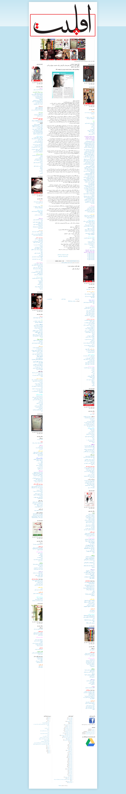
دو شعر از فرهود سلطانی (38, 459)
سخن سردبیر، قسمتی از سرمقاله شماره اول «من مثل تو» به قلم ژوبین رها (89, 425)
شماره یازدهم (70, 262)
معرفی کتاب (40, 667)
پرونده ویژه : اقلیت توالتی (68, 724)
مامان (42, 556)
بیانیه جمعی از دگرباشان (90, 468)
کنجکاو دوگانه (40, 356)
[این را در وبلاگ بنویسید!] (59, 261)
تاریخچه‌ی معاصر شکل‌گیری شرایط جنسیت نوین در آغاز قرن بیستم (89, 461)
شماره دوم (70, 758)
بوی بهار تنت (92, 129)
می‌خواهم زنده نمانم (90, 327)
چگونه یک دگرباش (38, 634)
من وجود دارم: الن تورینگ (89, 224)
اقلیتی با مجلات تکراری (90, 680)
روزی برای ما (92, 477)
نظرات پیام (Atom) (71, 301)
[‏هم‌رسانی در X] (58, 261)
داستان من (92, 543)
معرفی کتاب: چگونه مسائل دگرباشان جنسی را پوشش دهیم (89, 231)
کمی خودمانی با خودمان (90, 660)
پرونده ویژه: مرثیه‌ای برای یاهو (68, 736)
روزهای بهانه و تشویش (90, 434)
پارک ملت (92, 430)
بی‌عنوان (92, 380)
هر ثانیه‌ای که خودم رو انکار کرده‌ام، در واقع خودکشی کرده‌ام (89, 332)
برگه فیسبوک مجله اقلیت (63, 256)
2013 (49, 751)
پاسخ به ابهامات (40, 582)
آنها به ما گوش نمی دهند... (38, 629)
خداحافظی (41, 281)
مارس (48, 745)
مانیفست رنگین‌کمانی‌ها (90, 662)
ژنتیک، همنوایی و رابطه (38, 124)
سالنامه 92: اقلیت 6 (90, 255)
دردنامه (93, 437)
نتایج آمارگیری (40, 498)
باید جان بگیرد (91, 247)
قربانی (93, 592)
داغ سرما (41, 170)
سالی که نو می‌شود (90, 130)
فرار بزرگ (41, 255)
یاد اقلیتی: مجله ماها (69, 781)
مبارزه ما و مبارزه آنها (39, 93)
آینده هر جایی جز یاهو (39, 581)
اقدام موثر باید (40, 439)
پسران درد (92, 610)
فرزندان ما (92, 611)
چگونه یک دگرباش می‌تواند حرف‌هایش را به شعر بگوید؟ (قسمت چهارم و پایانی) (89, 534)
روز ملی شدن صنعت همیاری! (89, 476)
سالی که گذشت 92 (69, 750)
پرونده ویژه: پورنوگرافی (68, 731)
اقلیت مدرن (40, 362)
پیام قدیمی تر (49, 299)
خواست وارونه (40, 658)
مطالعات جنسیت (91, 683)
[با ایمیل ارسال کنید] (60, 261)
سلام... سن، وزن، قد (39, 366)
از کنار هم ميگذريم (39, 485)
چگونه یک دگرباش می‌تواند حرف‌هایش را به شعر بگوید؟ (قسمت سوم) (37, 548)
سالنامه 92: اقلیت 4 (90, 253)
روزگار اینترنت (91, 682)
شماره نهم (70, 763)
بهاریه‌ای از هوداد (91, 518)
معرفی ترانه (70, 771)
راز (42, 172)
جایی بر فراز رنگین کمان (90, 661)
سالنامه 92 (70, 749)
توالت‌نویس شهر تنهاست (38, 497)
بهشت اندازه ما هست (90, 209)
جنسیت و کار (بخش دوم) (90, 307)
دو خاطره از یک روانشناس (38, 100)
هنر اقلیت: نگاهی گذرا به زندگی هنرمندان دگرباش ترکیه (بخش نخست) (89, 359)
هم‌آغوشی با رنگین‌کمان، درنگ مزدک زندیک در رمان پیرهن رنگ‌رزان (37, 381)
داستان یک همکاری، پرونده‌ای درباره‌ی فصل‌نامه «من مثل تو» (88, 417)
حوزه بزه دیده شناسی (39, 214)
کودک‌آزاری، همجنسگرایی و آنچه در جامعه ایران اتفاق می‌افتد (38, 242)
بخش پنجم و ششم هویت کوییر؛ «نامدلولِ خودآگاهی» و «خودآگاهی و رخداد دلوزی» (37, 473)
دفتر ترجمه (70, 744)
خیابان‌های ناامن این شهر (38, 89)
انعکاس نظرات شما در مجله (37, 442)
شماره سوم (70, 760)
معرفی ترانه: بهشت (39, 271)
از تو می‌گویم (40, 468)
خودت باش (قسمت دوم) (90, 706)
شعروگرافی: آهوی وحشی (89, 233)
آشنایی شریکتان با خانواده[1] (45, 741)
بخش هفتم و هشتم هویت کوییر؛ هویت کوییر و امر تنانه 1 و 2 (88, 457)
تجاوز (42, 251)
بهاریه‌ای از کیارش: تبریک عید (89, 529)
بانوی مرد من (40, 462)
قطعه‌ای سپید (91, 542)
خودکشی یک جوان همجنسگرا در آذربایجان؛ (89, 200)
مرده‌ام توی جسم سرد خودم (37, 397)
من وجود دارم (92, 677)
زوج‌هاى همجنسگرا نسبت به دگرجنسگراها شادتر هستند (41, 742)
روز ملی (93, 473)
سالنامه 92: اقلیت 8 (90, 258)
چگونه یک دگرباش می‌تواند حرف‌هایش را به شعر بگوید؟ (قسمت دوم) (89, 654)
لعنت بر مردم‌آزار (39, 403)
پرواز (93, 384)
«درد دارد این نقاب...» (90, 440)
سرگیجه (41, 213)
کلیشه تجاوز (40, 239)
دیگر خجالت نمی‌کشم (39, 238)
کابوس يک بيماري (90, 604)
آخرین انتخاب (92, 341)
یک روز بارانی (92, 659)
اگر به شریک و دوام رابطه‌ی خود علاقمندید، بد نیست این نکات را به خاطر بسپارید (37, 503)
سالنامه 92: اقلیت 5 (90, 254)
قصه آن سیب (40, 280)
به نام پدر (37, 324)
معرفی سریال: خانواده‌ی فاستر (37, 516)
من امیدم (92, 126)
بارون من (92, 374)
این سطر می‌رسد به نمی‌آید (89, 243)
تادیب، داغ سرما (47, 728)
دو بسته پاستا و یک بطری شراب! (44, 733)
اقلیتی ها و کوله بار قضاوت (89, 687)
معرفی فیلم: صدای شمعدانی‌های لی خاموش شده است (37, 386)
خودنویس (41, 464)
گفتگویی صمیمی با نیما (89, 674)
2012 (49, 752)
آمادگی (93, 378)
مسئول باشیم (92, 649)
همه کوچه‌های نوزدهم (39, 286)
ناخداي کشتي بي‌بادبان (89, 539)
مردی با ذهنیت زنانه (90, 208)
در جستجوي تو (40, 557)
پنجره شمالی (92, 429)
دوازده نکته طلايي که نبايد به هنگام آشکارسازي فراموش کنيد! (89, 447)
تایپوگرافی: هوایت (91, 234)
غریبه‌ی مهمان (40, 284)
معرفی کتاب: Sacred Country (37, 517)
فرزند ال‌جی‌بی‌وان (39, 583)
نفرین (42, 164)
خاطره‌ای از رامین (39, 465)
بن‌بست (93, 246)
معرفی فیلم (70, 772)
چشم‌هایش (92, 666)
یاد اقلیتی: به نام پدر (69, 778)
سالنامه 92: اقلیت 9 (90, 259)
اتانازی (93, 334)
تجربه (42, 558)
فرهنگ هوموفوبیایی (39, 97)
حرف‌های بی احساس (39, 158)
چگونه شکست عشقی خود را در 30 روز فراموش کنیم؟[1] (41, 744)
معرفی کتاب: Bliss (90, 622)
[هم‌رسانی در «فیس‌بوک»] (57, 261)
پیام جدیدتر (77, 299)
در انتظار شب (91, 245)
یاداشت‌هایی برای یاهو (39, 585)
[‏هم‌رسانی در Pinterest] (56, 261)
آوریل (48, 721)
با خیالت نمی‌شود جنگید (38, 398)
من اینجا (93, 372)
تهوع (42, 461)
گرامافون (41, 404)
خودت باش (41, 666)
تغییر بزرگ (41, 446)
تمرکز (93, 442)
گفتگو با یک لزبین (39, 369)
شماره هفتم (70, 765)
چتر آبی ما (41, 466)
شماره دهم (70, 759)
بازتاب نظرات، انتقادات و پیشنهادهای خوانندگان (38, 206)
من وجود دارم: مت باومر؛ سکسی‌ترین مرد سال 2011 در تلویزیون (89, 451)
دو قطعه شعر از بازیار (39, 639)
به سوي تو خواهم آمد (90, 545)
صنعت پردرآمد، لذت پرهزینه (89, 691)
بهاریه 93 (71, 722)
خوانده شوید (92, 414)
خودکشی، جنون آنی (90, 335)
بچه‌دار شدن (40, 113)
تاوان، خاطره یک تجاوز (39, 253)
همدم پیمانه (40, 402)
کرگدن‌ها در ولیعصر (91, 376)
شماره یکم (70, 767)
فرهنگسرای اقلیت (64, 262)
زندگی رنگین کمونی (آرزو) (89, 436)
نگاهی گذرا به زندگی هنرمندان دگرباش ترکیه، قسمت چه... (41, 724)
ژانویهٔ (48, 748)
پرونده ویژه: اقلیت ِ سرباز (68, 729)
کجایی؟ (93, 383)
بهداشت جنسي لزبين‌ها (89, 600)
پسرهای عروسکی (39, 460)
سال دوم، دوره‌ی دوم (38, 317)
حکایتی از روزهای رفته (90, 470)
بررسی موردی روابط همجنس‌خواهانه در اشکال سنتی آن (38, 494)
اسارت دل (41, 287)
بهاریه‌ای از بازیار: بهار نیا (90, 528)
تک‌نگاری (71, 742)
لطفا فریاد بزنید (91, 206)
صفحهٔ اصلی (63, 299)
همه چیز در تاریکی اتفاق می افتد (44, 730)
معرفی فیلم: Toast (91, 361)
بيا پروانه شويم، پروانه (89, 540)
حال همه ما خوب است (90, 379)
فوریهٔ (48, 747)
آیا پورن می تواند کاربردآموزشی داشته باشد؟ (89, 695)
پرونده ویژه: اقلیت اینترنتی (68, 730)
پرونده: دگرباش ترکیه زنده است (67, 737)
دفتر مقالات (70, 745)
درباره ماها (92, 292)
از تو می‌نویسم (40, 467)
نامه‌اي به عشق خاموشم (89, 606)
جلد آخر (93, 729)
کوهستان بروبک (40, 598)
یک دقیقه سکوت (91, 134)
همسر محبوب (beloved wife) (90, 732)
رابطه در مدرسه (40, 490)
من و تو (93, 435)
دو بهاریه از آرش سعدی (90, 515)
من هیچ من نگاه (91, 131)
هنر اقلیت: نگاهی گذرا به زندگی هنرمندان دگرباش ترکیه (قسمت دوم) (37, 265)
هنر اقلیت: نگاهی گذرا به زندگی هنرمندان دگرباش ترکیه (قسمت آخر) (37, 138)
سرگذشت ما (92, 431)
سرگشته (93, 730)
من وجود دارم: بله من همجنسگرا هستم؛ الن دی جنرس (38, 142)
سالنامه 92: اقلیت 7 (90, 257)
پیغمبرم (41, 173)
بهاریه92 (71, 723)
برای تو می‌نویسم (39, 395)
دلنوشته (41, 168)
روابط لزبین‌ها (92, 301)
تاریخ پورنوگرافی (91, 693)
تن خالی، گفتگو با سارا (38, 248)
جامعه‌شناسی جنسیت (39, 649)
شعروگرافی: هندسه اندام (38, 151)
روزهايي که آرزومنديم (89, 546)
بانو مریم (41, 448)
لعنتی (93, 373)
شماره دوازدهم (70, 757)
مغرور (93, 371)
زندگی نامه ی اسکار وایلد (90, 702)
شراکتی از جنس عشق (39, 589)
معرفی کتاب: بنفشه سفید (89, 364)
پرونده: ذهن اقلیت (69, 738)
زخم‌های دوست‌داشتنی (39, 405)
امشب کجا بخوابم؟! (90, 551)
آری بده (41, 285)
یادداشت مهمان (70, 782)
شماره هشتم (70, 764)
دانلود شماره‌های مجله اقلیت (63, 254)
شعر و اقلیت (70, 752)
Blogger (60, 785)
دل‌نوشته (48, 729)
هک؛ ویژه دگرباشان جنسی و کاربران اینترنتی (89, 351)
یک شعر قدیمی (91, 441)
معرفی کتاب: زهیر (91, 487)
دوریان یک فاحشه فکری (90, 705)
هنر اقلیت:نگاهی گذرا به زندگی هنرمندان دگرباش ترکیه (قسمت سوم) (88, 222)
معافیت (41, 660)
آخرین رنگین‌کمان (91, 242)
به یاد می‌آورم (92, 665)
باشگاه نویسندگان (69, 721)
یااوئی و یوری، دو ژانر (39, 383)
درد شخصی (41, 157)
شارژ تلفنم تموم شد (39, 644)
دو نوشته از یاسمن (91, 241)
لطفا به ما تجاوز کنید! (39, 247)
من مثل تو (92, 420)
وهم (93, 591)
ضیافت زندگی (40, 333)
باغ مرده (92, 370)
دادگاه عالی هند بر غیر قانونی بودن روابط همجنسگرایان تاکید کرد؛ (88, 190)
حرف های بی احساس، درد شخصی (44, 737)
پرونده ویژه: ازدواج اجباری (68, 728)
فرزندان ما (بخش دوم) (39, 510)
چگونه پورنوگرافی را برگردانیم (89, 692)
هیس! (42, 254)
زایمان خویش (92, 675)
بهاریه (93, 132)
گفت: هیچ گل (92, 377)
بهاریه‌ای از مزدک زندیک (90, 524)
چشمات (93, 385)
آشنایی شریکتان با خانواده (38, 133)
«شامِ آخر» (41, 555)
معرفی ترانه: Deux (91, 228)
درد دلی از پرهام (91, 432)
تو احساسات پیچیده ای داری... (37, 643)
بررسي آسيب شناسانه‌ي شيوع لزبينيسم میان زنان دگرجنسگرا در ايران (37, 487)
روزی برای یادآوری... (90, 474)
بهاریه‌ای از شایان (91, 514)
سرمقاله (71, 751)
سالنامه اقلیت (92, 249)
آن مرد (93, 240)
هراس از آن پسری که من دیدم (37, 109)
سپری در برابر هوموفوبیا (38, 103)
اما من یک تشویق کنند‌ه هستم (90, 733)
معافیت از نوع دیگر (39, 661)
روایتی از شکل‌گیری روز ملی (89, 467)
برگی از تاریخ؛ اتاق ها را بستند (37, 580)
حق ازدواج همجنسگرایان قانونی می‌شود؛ (89, 145)
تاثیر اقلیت (92, 684)
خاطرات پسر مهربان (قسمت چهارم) (44, 738)
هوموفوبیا (41, 99)
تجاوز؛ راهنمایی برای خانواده (89, 215)
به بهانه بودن (88, 289)
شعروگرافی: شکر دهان (38, 274)
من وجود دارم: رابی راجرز (38, 267)
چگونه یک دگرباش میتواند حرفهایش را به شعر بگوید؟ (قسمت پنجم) (38, 453)
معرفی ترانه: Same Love (89, 362)
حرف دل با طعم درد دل (38, 160)
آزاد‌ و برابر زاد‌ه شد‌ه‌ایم (91, 731)
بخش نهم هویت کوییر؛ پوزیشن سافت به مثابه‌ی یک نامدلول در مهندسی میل (37, 351)
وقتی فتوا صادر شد (39, 447)
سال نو (93, 125)
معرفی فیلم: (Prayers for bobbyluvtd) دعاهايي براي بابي (89, 617)
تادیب (42, 169)
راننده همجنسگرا (40, 662)
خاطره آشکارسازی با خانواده (89, 449)
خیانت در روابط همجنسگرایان (37, 125)
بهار (93, 122)
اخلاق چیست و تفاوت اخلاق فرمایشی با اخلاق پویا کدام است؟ (38, 336)
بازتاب (71, 720)
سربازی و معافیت (39, 657)
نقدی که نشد (40, 455)
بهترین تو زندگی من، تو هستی (37, 600)
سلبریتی (41, 161)
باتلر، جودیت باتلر (39, 575)
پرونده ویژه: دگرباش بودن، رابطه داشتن (66, 735)
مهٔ (48, 720)
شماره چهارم (70, 756)
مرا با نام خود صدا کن (39, 599)
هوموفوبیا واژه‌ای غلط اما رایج (37, 94)
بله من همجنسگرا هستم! (45, 722)
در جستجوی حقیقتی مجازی (38, 368)
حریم (42, 588)
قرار (93, 552)
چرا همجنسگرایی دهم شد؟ (38, 544)
